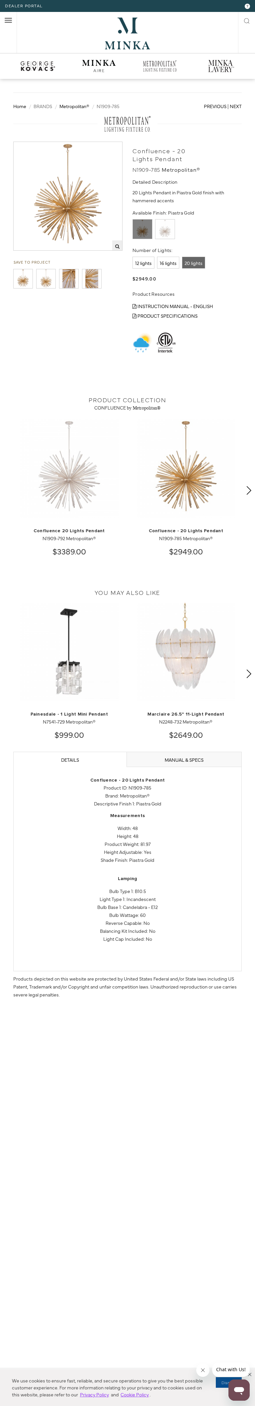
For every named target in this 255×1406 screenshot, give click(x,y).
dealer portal (24, 5)
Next (236, 106)
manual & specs (184, 759)
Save (25, 147)
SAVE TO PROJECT (32, 262)
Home (19, 106)
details (70, 759)
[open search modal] (247, 20)
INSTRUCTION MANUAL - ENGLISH (174, 306)
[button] (250, 1374)
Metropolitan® (74, 106)
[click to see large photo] (23, 278)
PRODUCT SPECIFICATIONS (167, 315)
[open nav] (8, 20)
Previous (215, 106)
